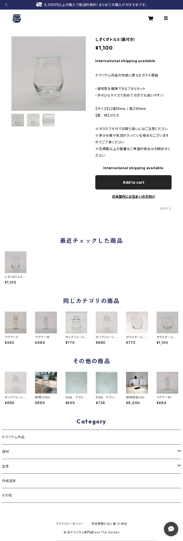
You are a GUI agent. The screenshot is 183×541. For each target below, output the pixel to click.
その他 (7, 495)
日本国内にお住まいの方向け (133, 197)
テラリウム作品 (13, 437)
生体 (5, 466)
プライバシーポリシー (70, 523)
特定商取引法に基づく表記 (109, 523)
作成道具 (9, 481)
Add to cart (133, 182)
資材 (5, 451)
